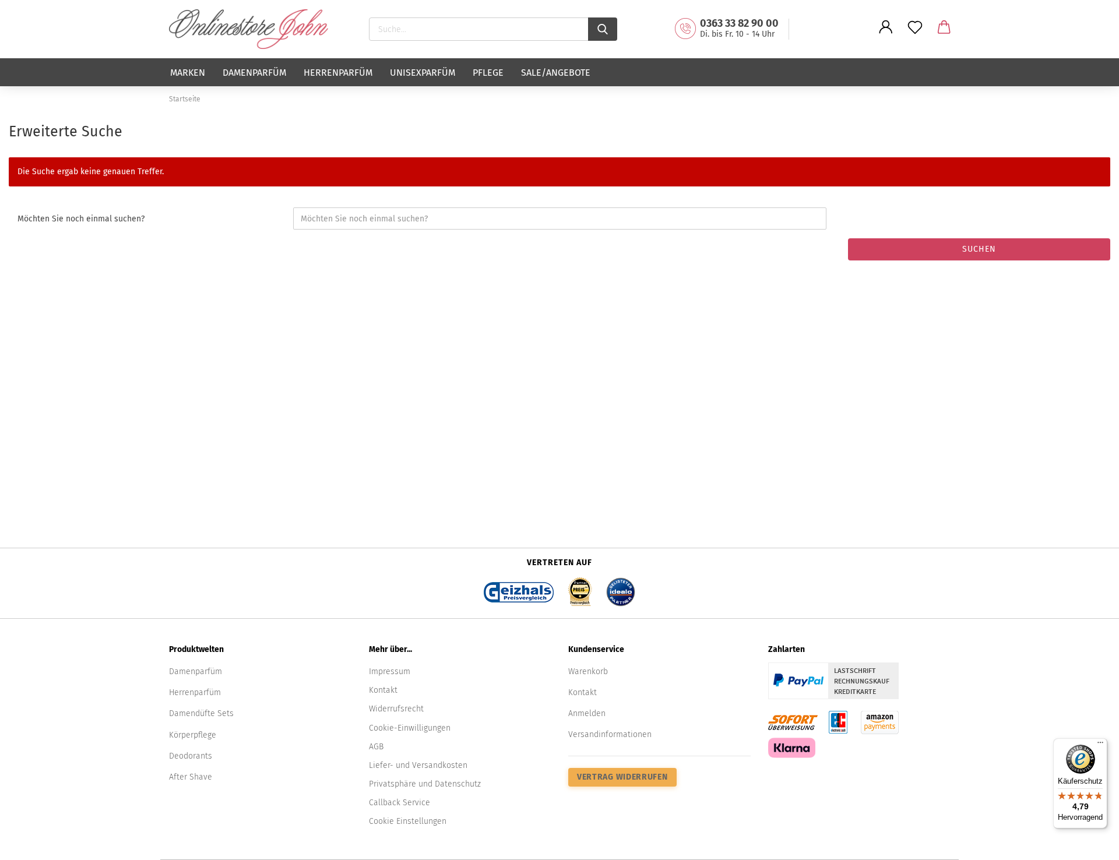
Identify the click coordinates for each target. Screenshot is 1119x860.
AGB (376, 747)
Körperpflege (192, 735)
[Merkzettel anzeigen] (915, 36)
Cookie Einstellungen (407, 821)
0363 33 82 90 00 (739, 23)
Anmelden (587, 713)
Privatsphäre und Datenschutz (425, 784)
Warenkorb (588, 671)
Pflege (488, 72)
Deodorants (190, 756)
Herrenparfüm (338, 72)
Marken (187, 72)
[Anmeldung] (885, 36)
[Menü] (1100, 745)
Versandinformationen (610, 734)
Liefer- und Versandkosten (418, 765)
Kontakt (383, 690)
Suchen (979, 249)
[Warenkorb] (944, 36)
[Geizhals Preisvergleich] (519, 588)
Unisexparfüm (422, 72)
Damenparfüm (254, 72)
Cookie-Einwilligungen (410, 728)
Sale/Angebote (555, 72)
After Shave (190, 777)
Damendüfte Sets (201, 713)
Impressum (389, 671)
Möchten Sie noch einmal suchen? (81, 219)
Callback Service (399, 803)
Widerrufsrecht (396, 709)
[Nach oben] (1086, 842)
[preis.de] (580, 588)
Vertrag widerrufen (622, 777)
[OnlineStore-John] (253, 29)
